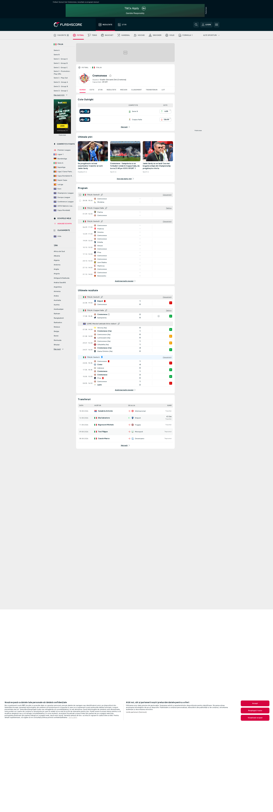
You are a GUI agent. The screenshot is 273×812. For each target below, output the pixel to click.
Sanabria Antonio (105, 411)
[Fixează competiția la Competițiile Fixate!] (101, 194)
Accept (255, 703)
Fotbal (85, 67)
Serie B (57, 54)
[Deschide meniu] (216, 25)
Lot (163, 90)
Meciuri (123, 90)
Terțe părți (72, 717)
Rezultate (111, 90)
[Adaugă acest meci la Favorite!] (80, 200)
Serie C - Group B (61, 63)
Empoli (138, 418)
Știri (100, 90)
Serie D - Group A (61, 82)
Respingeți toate (255, 711)
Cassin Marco (104, 438)
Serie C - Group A (60, 59)
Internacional (140, 411)
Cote (92, 90)
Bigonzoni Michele (106, 425)
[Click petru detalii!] (125, 200)
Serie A (56, 50)
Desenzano (139, 438)
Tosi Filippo (103, 432)
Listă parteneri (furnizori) (136, 712)
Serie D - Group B (61, 86)
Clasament (136, 90)
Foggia (138, 425)
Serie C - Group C (60, 67)
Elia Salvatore (104, 418)
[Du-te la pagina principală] (70, 24)
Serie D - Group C (61, 91)
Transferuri (151, 90)
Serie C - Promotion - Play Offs (62, 72)
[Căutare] (196, 25)
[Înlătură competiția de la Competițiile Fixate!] (102, 357)
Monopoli (139, 432)
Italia (99, 67)
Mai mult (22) (59, 95)
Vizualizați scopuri (255, 718)
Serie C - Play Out (61, 78)
